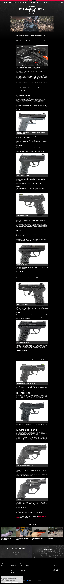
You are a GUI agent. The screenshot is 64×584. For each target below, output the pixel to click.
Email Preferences (13, 567)
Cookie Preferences (38, 580)
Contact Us (12, 563)
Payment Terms (22, 568)
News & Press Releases (4, 568)
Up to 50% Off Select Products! (32, 0)
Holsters (15, 2)
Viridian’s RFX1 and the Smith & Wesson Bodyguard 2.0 (8, 533)
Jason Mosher (32, 13)
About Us (2, 563)
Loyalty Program (13, 568)
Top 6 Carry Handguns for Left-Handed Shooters (24, 533)
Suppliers (21, 563)
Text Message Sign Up (14, 565)
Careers (2, 565)
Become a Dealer (22, 570)
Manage (8, 582)
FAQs (11, 570)
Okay (15, 582)
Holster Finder (25, 2)
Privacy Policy (20, 578)
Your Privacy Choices (31, 580)
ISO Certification (23, 580)
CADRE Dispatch (32, 6)
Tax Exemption (22, 567)
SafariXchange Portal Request (24, 565)
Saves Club (38, 2)
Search (48, 554)
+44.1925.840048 (55, 566)
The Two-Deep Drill (55, 533)
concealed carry (41, 238)
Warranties (12, 575)
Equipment (20, 2)
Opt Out (4, 580)
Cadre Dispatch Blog (32, 2)
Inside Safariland (44, 2)
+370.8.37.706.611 (55, 570)
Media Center (3, 567)
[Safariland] (6, 2)
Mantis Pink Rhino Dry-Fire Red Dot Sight (40, 533)
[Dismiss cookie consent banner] (22, 577)
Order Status (12, 572)
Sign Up (16, 554)
